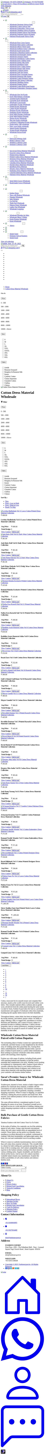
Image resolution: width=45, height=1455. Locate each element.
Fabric (4, 362)
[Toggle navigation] (2, 10)
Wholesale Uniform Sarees (19, 70)
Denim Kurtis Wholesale (18, 118)
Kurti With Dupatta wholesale (20, 114)
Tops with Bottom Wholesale (20, 195)
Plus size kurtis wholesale (18, 120)
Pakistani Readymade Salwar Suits (22, 36)
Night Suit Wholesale (17, 203)
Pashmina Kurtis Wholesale (19, 112)
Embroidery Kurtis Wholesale (20, 104)
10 (6, 989)
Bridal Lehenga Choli (17, 141)
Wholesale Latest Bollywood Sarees (22, 86)
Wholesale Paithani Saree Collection (22, 49)
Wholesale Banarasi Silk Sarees (20, 76)
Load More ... (6, 965)
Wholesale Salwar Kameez (14, 255)
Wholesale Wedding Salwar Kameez (22, 30)
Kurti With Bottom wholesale (20, 97)
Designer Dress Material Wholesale (22, 159)
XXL (6, 348)
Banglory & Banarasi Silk (13, 372)
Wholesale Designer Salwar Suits (21, 24)
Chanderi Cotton (10, 381)
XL (5, 346)
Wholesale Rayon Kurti (18, 132)
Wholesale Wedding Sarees (19, 82)
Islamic (7, 273)
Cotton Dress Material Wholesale (21, 161)
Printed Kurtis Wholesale (18, 106)
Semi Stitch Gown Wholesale (20, 181)
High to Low (12, 505)
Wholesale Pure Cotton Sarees (20, 66)
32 (6, 995)
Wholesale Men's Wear (13, 271)
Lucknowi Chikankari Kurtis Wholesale (23, 122)
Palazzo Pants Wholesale (18, 205)
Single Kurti (14, 238)
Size (3, 334)
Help (2, 8)
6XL (6, 357)
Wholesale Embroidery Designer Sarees (23, 88)
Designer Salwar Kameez (18, 236)
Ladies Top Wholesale (17, 207)
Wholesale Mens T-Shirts (18, 217)
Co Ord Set (13, 201)
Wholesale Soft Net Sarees (19, 72)
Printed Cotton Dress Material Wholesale (24, 157)
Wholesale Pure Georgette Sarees (21, 74)
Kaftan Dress (14, 193)
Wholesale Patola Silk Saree (19, 62)
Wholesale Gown (11, 265)
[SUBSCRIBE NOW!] (24, 1170)
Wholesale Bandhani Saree (19, 64)
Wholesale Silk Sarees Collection (21, 80)
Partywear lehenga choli (18, 139)
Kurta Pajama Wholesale (18, 219)
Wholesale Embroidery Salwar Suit (22, 28)
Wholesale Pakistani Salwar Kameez (22, 34)
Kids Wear (9, 275)
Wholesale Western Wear (13, 269)
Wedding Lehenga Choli (18, 142)
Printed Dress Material (17, 155)
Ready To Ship (10, 507)
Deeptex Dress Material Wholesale (22, 169)
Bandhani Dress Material (18, 167)
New (7, 501)
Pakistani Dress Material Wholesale (22, 175)
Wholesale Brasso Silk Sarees (20, 68)
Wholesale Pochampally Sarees (20, 55)
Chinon (7, 385)
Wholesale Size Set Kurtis (19, 95)
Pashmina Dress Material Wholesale (22, 171)
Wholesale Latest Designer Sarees (21, 78)
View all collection (7, 241)
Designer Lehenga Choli (18, 144)
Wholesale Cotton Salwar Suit (20, 26)
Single (7, 279)
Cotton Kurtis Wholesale (18, 108)
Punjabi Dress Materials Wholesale (22, 165)
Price (3, 298)
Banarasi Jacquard (10, 370)
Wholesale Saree (11, 257)
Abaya (12, 225)
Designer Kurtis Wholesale (19, 110)
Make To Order (10, 277)
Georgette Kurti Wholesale (19, 101)
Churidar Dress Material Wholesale (22, 163)
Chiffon (7, 383)
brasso (6, 374)
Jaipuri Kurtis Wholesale (18, 128)
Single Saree (14, 234)
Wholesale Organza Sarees (19, 57)
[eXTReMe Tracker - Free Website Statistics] (3, 1453)
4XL (6, 353)
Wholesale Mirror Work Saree (20, 47)
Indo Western (14, 199)
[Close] (8, 16)
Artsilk (6, 368)
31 (6, 993)
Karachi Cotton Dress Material (20, 153)
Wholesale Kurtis (11, 259)
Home (7, 253)
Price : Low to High (12, 503)
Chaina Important (10, 379)
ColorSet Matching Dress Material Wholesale (25, 173)
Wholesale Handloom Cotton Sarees (22, 59)
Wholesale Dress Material (14, 263)
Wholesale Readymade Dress (15, 267)
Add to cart (15, 532)
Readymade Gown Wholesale (20, 183)
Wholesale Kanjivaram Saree (20, 51)
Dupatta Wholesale (16, 197)
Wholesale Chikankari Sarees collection (23, 53)
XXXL (7, 351)
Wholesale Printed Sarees (18, 84)
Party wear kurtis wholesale (19, 126)
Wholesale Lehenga (12, 261)
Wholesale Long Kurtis (18, 102)
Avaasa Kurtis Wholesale (18, 130)
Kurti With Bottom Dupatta (19, 116)
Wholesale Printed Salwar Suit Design (23, 32)
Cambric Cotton (10, 376)
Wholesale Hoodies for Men (19, 215)
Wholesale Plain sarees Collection (21, 45)
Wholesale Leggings (17, 209)
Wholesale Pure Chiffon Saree (20, 60)
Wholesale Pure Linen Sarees (20, 43)
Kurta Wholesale (15, 221)
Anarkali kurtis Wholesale (19, 99)
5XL (6, 355)
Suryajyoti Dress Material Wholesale (22, 151)
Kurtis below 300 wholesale (19, 124)
